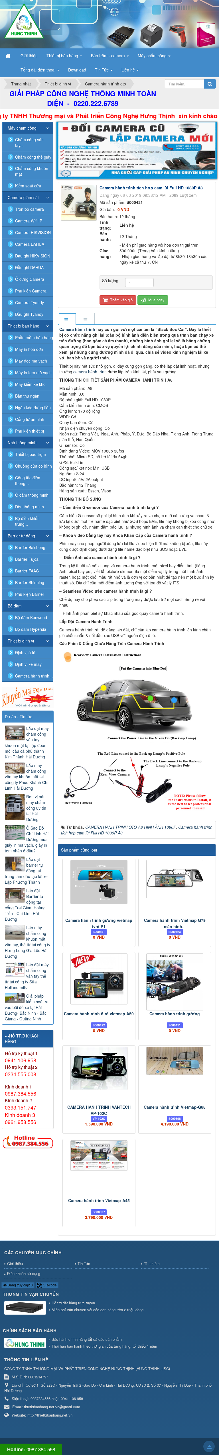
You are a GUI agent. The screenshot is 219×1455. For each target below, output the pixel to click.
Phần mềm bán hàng (34, 337)
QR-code (49, 1284)
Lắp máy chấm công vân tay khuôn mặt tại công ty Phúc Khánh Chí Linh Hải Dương (26, 776)
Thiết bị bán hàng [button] (62, 55)
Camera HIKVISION (33, 232)
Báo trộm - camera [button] (108, 55)
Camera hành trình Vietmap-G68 (175, 1107)
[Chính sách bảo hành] (25, 1343)
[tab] (67, 319)
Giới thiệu (15, 1263)
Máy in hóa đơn (29, 349)
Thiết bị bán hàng (23, 326)
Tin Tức (84, 1263)
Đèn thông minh (29, 506)
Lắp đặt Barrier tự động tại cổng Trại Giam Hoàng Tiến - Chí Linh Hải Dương (25, 905)
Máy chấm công (22, 128)
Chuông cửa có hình (33, 466)
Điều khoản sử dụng (23, 1273)
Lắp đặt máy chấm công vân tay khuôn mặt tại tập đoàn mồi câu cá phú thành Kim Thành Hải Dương (27, 742)
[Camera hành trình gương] (175, 981)
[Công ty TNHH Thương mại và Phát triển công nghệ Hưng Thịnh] (24, 21)
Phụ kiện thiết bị (29, 431)
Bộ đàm (15, 606)
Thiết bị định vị (21, 641)
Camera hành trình (77, 329)
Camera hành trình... (34, 676)
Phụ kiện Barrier (29, 594)
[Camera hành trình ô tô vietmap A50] (99, 978)
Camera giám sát (23, 197)
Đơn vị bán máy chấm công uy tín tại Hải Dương (36, 808)
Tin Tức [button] (102, 70)
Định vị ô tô (25, 652)
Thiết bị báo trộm (30, 454)
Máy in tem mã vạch (33, 372)
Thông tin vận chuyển (31, 1294)
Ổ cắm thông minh (31, 495)
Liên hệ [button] (128, 70)
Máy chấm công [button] (153, 55)
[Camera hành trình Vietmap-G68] (175, 1061)
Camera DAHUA (29, 244)
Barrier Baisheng (30, 547)
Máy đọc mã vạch (31, 361)
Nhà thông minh (22, 442)
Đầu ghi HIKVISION (32, 256)
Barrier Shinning (29, 582)
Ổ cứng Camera (29, 279)
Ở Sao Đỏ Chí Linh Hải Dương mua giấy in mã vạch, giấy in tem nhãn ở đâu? (26, 839)
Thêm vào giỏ (121, 299)
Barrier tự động (21, 536)
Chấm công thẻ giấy (33, 157)
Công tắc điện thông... (27, 480)
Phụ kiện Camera (30, 291)
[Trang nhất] (8, 55)
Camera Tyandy (29, 302)
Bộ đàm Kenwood (31, 617)
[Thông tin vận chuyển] (25, 1308)
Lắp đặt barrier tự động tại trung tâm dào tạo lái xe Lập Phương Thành (26, 870)
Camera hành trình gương (174, 1013)
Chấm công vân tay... (29, 142)
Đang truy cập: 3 (20, 1284)
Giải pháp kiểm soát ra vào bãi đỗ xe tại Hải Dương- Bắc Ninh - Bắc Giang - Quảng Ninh (26, 1007)
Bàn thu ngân (27, 396)
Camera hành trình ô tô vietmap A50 (99, 1013)
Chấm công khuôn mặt (31, 171)
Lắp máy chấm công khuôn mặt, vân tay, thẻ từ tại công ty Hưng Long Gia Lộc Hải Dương (27, 942)
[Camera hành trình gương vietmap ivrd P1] (99, 882)
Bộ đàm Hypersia (30, 629)
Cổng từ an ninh (29, 419)
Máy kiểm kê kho (30, 384)
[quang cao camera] (28, 697)
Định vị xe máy (28, 664)
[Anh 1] (137, 150)
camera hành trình (90, 372)
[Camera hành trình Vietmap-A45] (99, 1155)
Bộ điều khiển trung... (27, 521)
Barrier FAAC (27, 571)
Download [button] (77, 70)
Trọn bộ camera (29, 209)
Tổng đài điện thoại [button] (38, 70)
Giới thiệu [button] (29, 55)
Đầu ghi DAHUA (29, 267)
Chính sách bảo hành (30, 1330)
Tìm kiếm (152, 1263)
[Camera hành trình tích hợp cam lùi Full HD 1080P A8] (79, 202)
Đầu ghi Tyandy (29, 314)
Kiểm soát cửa (28, 186)
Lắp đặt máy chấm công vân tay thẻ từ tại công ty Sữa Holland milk (27, 976)
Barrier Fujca (26, 559)
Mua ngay (156, 299)
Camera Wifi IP (28, 221)
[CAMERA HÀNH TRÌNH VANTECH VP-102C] (99, 1068)
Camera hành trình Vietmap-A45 (99, 1200)
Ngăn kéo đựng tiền (33, 407)
